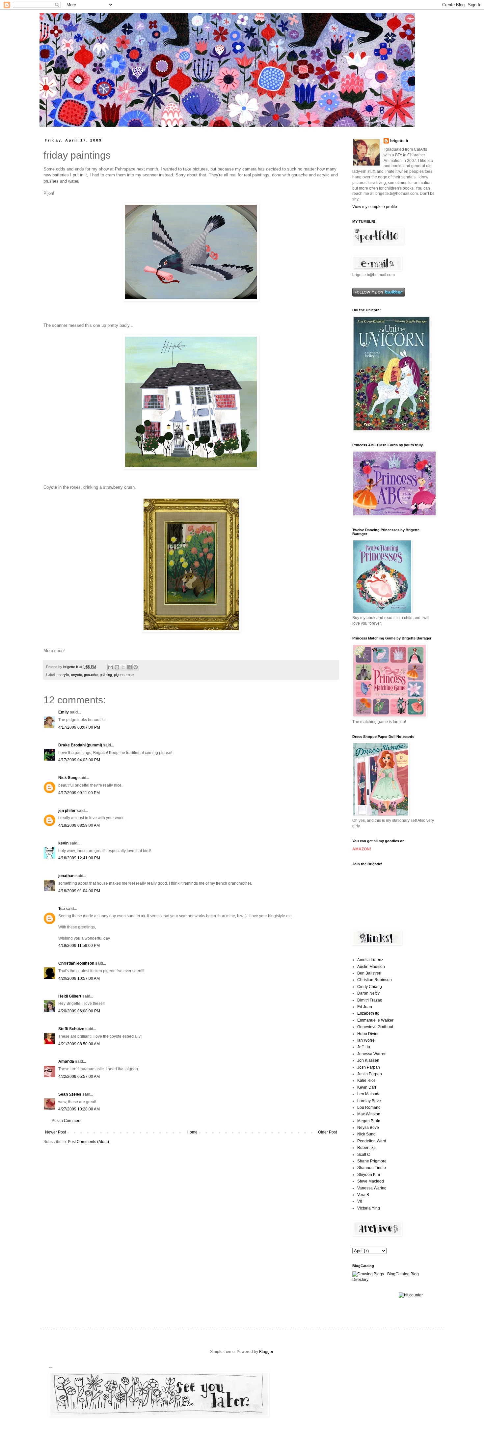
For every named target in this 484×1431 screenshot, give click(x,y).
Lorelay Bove (369, 1101)
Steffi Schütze (71, 1029)
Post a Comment (66, 1120)
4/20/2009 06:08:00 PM (79, 1011)
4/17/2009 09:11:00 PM (79, 793)
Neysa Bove (368, 1127)
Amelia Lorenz (370, 959)
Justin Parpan (369, 1074)
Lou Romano (369, 1107)
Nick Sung (67, 777)
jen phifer (67, 810)
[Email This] (110, 667)
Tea (61, 908)
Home (192, 1132)
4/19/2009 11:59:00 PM (79, 945)
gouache (91, 675)
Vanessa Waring (372, 1188)
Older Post (327, 1132)
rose (130, 675)
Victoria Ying (368, 1208)
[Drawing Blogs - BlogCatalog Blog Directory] (393, 1279)
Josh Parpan (368, 1067)
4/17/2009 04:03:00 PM (79, 760)
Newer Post (55, 1132)
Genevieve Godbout (375, 1027)
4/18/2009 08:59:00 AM (79, 825)
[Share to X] (123, 667)
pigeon (119, 675)
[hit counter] (411, 1295)
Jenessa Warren (372, 1054)
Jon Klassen (368, 1060)
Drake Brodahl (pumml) (80, 745)
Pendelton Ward (371, 1141)
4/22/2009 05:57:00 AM (79, 1076)
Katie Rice (366, 1080)
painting (106, 675)
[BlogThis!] (117, 667)
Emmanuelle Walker (375, 1020)
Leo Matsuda (369, 1094)
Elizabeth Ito (368, 1013)
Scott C (363, 1154)
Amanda (66, 1061)
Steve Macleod (370, 1181)
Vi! (359, 1201)
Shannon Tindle (371, 1167)
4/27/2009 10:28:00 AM (79, 1109)
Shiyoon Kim (368, 1174)
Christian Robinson (76, 963)
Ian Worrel (366, 1040)
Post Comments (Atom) (88, 1141)
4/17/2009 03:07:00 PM (79, 727)
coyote (76, 675)
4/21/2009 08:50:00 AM (79, 1044)
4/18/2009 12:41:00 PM (79, 858)
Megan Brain (368, 1121)
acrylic (64, 675)
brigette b (399, 141)
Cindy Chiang (369, 986)
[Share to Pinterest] (135, 667)
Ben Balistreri (369, 973)
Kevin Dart (366, 1087)
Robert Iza (366, 1147)
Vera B (363, 1194)
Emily (63, 712)
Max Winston (368, 1114)
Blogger (266, 1351)
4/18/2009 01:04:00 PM (79, 891)
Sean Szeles (69, 1094)
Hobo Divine (368, 1033)
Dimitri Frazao (369, 1000)
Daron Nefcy (368, 993)
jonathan (66, 875)
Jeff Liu (363, 1047)
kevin (63, 843)
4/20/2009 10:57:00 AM (79, 978)
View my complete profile (374, 206)
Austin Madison (371, 966)
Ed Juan (364, 1006)
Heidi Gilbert (69, 996)
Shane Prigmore (372, 1161)
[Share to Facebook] (129, 667)
